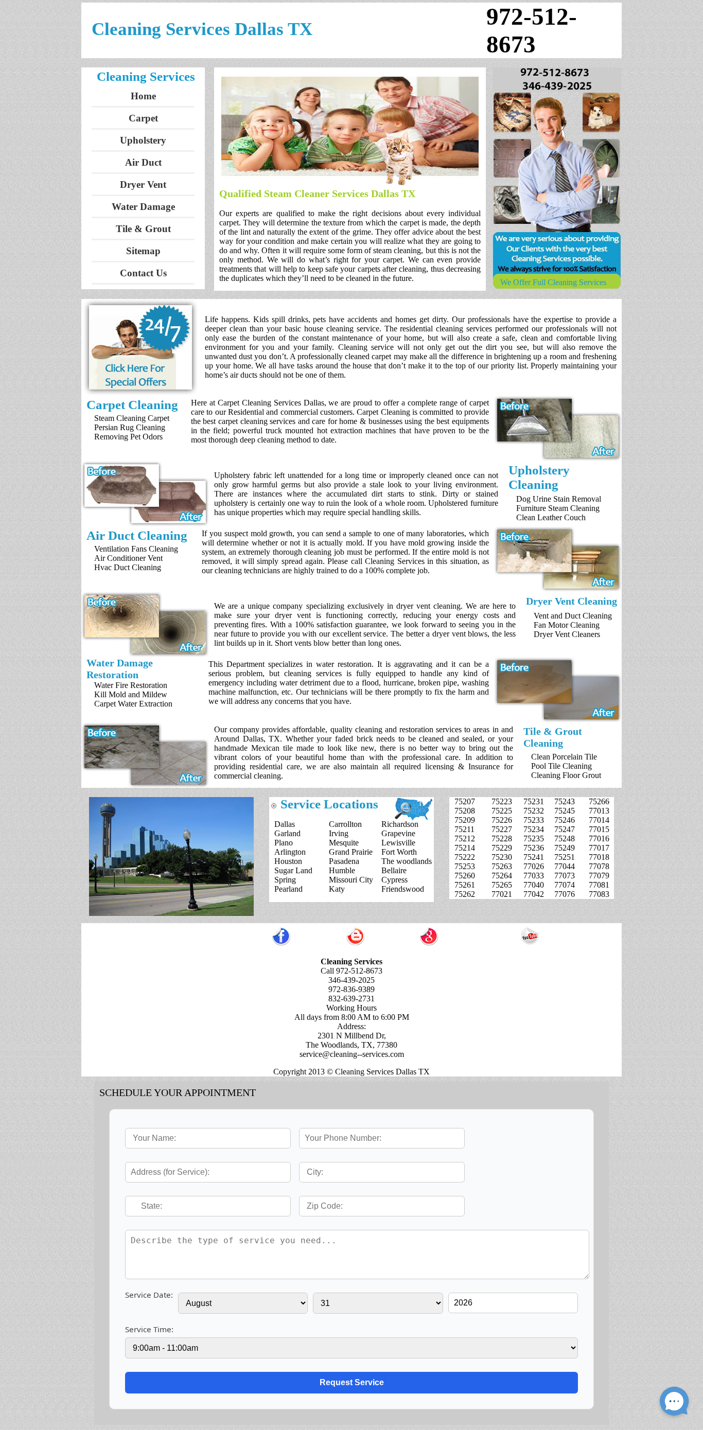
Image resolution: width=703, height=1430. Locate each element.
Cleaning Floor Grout (566, 775)
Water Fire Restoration (130, 685)
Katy (337, 889)
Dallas (284, 824)
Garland (287, 833)
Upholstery (143, 140)
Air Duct (143, 162)
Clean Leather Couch (551, 517)
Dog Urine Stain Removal (558, 499)
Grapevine (398, 833)
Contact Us (143, 273)
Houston (288, 861)
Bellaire (394, 870)
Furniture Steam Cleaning (558, 508)
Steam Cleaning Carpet (131, 418)
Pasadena (344, 861)
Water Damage (143, 206)
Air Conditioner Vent (128, 558)
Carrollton (345, 824)
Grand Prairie (351, 852)
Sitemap (143, 250)
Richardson (399, 824)
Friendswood (402, 889)
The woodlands (406, 861)
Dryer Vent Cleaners (567, 634)
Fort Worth (399, 852)
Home (143, 96)
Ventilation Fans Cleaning (136, 548)
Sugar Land (293, 870)
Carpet (143, 118)
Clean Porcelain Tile (564, 756)
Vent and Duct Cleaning (573, 615)
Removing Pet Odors (128, 436)
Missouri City (351, 879)
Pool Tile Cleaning (561, 766)
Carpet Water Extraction (133, 703)
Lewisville (398, 842)
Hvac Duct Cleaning (127, 567)
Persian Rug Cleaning (129, 427)
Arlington (290, 852)
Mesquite (344, 842)
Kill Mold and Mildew (130, 694)
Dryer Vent (143, 184)
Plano (283, 842)
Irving (338, 833)
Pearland (288, 889)
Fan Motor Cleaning (567, 625)
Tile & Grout (143, 228)
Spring (285, 879)
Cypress (394, 879)
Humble (342, 870)
